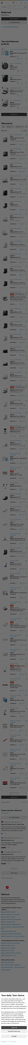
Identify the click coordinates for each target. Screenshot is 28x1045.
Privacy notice (12, 1041)
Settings (14, 1036)
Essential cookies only (14, 1031)
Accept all (14, 1027)
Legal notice (4, 1041)
